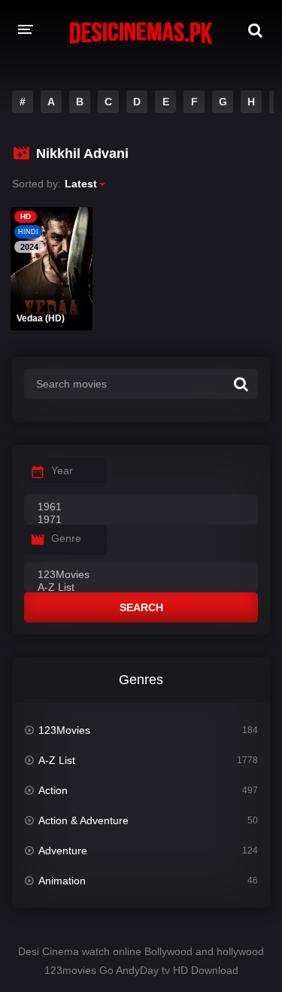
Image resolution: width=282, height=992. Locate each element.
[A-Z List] (141, 588)
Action (53, 790)
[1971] (141, 520)
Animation (62, 881)
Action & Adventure (83, 820)
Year (62, 470)
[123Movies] (141, 575)
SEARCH (141, 607)
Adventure (62, 850)
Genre (66, 538)
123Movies (64, 730)
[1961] (141, 507)
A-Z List (56, 760)
